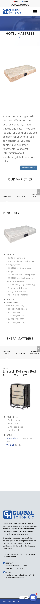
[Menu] (34, 11)
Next (38, 192)
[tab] (7, 197)
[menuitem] (16, 1)
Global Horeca (15, 601)
